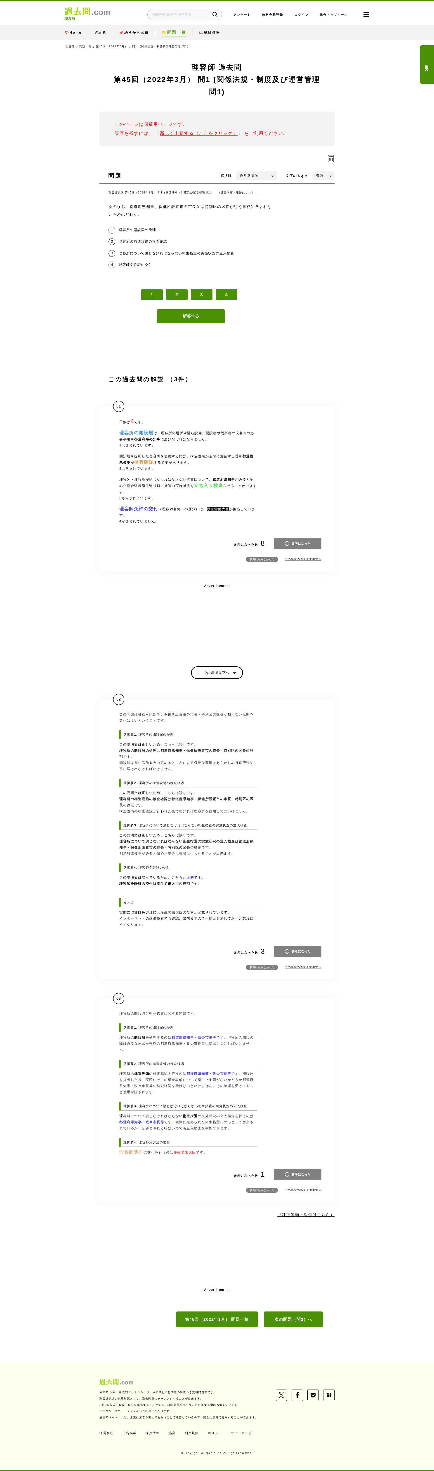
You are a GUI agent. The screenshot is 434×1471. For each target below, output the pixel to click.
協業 (172, 1433)
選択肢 (226, 176)
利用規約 (192, 1433)
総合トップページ (334, 15)
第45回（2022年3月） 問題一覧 (217, 1319)
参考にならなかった (262, 559)
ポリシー (215, 1433)
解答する (191, 316)
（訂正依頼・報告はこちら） (237, 192)
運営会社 (106, 1433)
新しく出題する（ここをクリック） (199, 133)
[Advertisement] (217, 621)
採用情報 (153, 1433)
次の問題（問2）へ (293, 1319)
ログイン (301, 15)
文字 (297, 176)
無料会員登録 (272, 15)
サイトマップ (241, 1433)
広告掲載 (130, 1433)
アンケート (242, 15)
